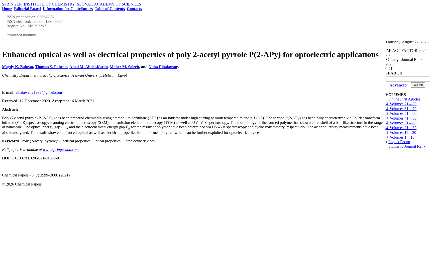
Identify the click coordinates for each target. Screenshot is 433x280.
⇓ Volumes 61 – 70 (400, 109)
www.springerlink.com (61, 149)
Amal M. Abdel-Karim (88, 67)
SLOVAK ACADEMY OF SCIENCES (109, 4)
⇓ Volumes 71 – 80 (400, 104)
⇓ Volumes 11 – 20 (400, 132)
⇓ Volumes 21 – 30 (400, 128)
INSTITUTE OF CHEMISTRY (49, 4)
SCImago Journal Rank (406, 146)
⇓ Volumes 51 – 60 (400, 113)
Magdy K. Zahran (17, 67)
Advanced (398, 85)
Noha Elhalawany (164, 67)
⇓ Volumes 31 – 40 (400, 123)
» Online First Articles (402, 99)
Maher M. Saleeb (124, 67)
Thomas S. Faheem (51, 67)
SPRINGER (12, 4)
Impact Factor (399, 142)
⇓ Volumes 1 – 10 (399, 137)
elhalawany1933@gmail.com (39, 92)
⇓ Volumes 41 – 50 (400, 118)
